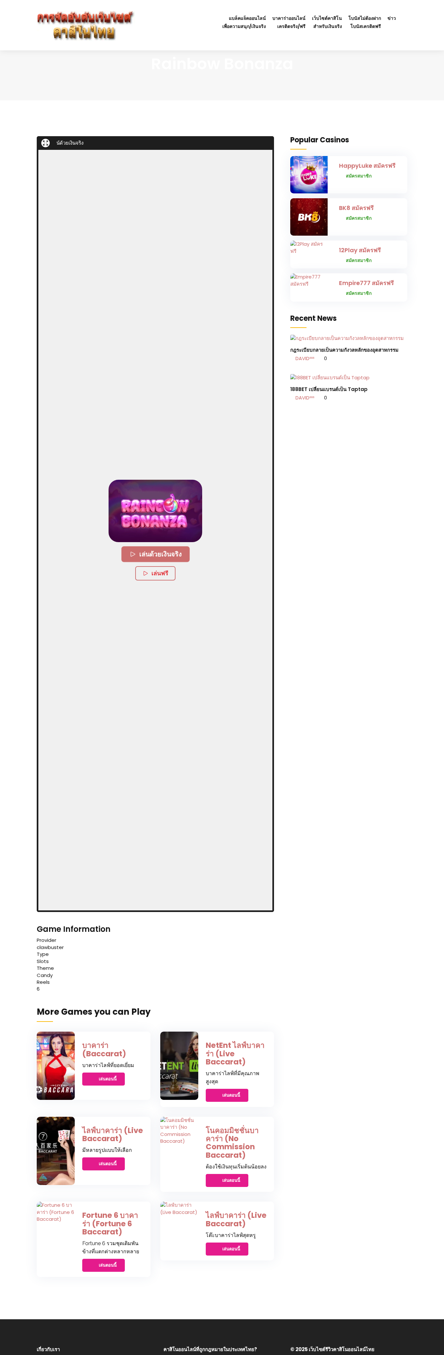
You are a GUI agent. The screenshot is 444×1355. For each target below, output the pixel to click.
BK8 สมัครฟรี (356, 208)
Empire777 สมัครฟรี (366, 283)
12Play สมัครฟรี (360, 250)
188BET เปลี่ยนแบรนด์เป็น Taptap (329, 389)
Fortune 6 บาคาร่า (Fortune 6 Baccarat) (110, 1223)
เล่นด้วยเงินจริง (160, 554)
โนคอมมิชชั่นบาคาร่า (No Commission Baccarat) (232, 1142)
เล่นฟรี (159, 573)
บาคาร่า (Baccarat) (104, 1049)
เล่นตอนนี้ (108, 1079)
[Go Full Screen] (45, 143)
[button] (155, 511)
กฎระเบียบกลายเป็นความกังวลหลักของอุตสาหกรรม (344, 349)
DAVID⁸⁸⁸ (304, 358)
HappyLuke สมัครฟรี (367, 166)
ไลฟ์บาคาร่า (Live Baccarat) (112, 1134)
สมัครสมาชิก (359, 176)
